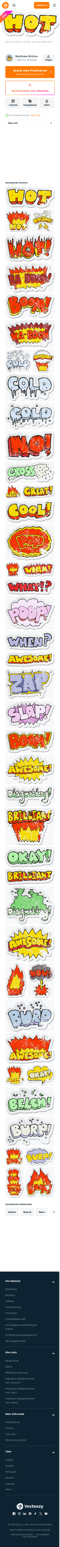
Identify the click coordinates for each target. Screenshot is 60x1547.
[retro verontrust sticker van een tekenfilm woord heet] (29, 199)
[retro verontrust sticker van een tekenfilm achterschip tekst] (29, 694)
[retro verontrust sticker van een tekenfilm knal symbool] (29, 607)
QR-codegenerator (15, 1533)
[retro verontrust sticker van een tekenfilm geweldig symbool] (29, 1025)
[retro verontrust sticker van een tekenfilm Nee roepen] (29, 495)
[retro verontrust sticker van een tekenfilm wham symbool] (21, 651)
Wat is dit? (35, 115)
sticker (12, 1404)
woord (27, 1404)
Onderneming (13, 1499)
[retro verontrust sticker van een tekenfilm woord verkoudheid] (29, 437)
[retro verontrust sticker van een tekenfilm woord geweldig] (16, 246)
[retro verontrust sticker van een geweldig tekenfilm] (16, 411)
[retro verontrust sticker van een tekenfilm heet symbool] (29, 272)
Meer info (13, 124)
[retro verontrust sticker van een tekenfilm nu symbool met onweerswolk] (18, 1098)
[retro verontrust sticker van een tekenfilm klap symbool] (29, 796)
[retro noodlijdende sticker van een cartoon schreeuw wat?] (29, 668)
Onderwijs (11, 1505)
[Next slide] (47, 1404)
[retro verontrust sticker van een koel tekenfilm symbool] (29, 576)
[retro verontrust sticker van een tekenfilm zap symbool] (29, 765)
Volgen (48, 59)
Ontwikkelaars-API (15, 1511)
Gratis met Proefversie (30, 71)
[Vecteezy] (5, 5)
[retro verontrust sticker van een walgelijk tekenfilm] (29, 877)
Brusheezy (11, 1481)
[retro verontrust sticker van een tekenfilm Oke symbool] (29, 939)
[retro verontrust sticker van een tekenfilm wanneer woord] (29, 722)
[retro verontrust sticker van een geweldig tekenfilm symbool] (29, 741)
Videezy (9, 1493)
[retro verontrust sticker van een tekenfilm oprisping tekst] (29, 1241)
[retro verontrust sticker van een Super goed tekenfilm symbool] (13, 542)
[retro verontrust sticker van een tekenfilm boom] (29, 331)
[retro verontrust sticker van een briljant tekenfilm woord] (29, 908)
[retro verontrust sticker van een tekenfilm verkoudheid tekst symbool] (18, 386)
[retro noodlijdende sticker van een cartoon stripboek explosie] (29, 303)
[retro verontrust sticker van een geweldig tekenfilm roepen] (29, 851)
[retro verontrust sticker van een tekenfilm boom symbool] (29, 823)
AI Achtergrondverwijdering (21, 1527)
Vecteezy (10, 1487)
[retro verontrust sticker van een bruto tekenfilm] (29, 522)
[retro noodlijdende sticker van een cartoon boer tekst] (29, 1133)
